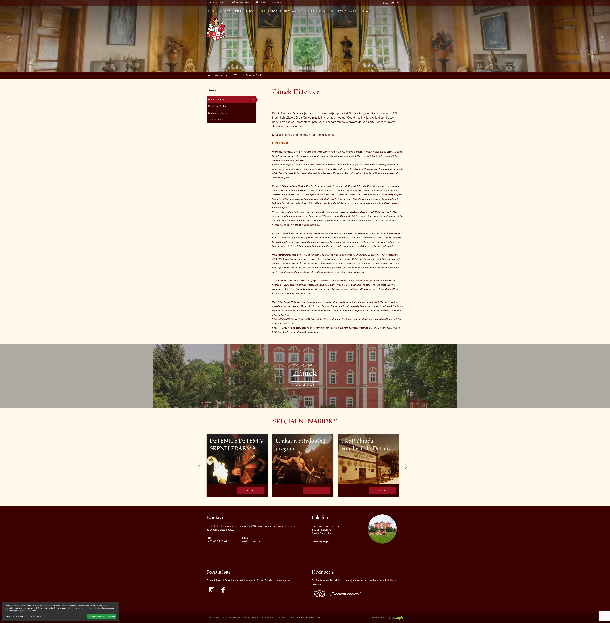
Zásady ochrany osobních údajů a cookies (264, 617)
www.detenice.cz (231, 617)
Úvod (209, 75)
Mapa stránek (213, 617)
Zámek (238, 75)
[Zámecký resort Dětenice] (216, 27)
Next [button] (405, 466)
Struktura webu (223, 75)
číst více (251, 490)
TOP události (215, 119)
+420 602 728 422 (218, 541)
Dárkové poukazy (217, 113)
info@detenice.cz (251, 541)
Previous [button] (199, 466)
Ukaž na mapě (320, 541)
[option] (237, 465)
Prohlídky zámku (217, 106)
